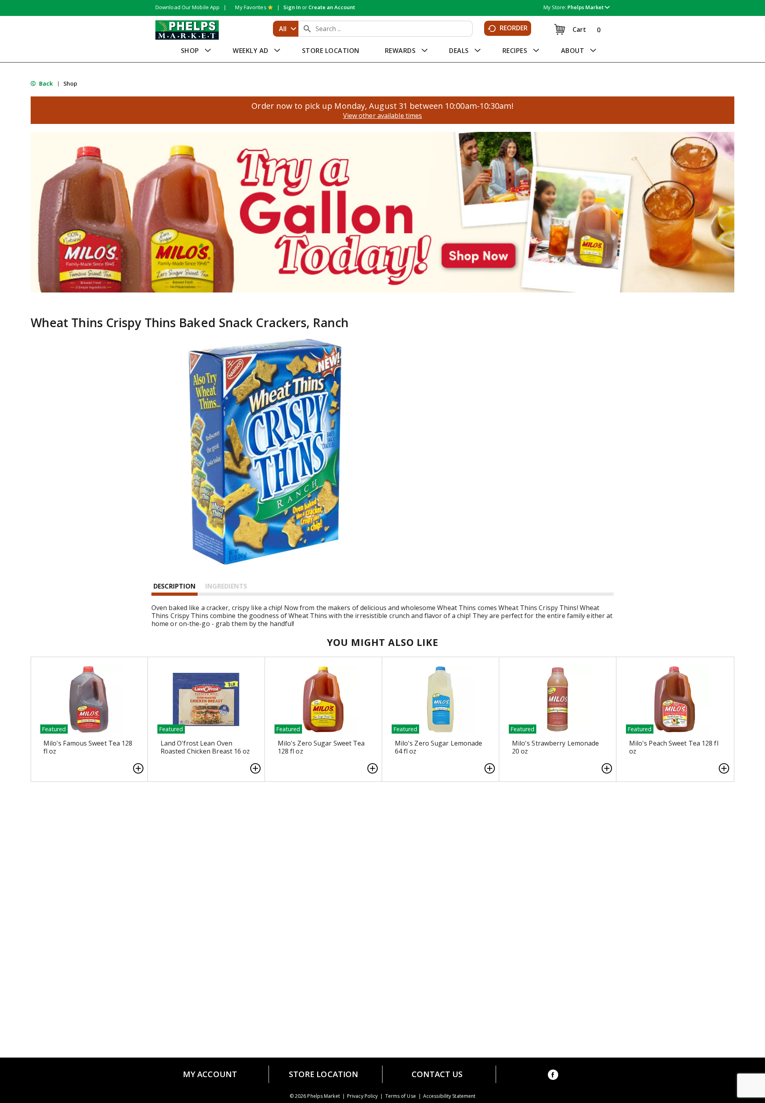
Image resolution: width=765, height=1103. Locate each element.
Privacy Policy (362, 1096)
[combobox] (285, 29)
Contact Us (437, 1074)
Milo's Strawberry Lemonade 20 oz (555, 747)
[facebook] (553, 1076)
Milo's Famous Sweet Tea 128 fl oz (88, 747)
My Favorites (250, 7)
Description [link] (174, 586)
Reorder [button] (514, 28)
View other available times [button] (382, 115)
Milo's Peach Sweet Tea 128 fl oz (673, 747)
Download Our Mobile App (187, 7)
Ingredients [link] (226, 586)
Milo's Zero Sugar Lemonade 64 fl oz (439, 747)
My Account (210, 1074)
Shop (70, 83)
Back (45, 83)
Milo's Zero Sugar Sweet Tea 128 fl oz (321, 747)
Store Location (323, 1074)
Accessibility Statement (449, 1096)
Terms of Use (400, 1096)
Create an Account (331, 7)
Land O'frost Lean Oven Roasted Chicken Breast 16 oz (205, 747)
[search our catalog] (307, 29)
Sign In (292, 7)
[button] (588, 7)
